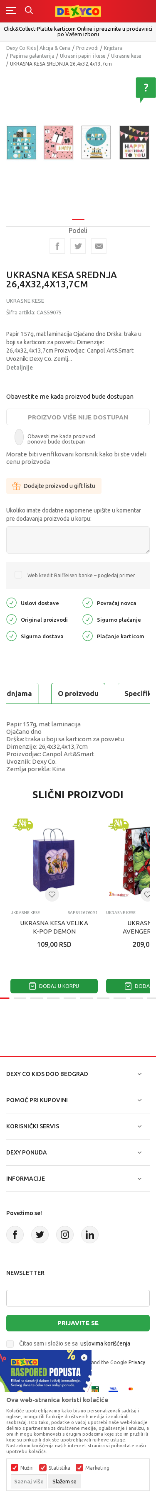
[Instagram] (65, 1234)
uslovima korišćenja (105, 1343)
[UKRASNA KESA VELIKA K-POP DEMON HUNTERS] (54, 860)
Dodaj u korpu (58, 986)
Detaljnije (19, 367)
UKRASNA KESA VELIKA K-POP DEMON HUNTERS (54, 931)
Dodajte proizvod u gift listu (59, 486)
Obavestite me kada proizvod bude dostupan (70, 396)
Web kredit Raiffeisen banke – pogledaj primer (81, 575)
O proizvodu (78, 693)
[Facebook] (57, 246)
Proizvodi (87, 48)
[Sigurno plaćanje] (87, 619)
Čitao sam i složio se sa (74, 1343)
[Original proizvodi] (11, 619)
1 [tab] (78, 219)
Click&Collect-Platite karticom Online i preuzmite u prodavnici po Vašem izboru (78, 31)
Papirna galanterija (32, 56)
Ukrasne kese (126, 56)
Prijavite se (78, 1322)
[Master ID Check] (133, 1390)
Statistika (59, 1468)
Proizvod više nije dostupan (78, 417)
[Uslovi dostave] (11, 602)
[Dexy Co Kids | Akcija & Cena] (78, 11)
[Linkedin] (90, 1234)
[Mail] (99, 246)
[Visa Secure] (113, 1390)
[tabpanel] (78, 143)
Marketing (97, 1468)
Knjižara (113, 48)
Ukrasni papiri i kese (83, 56)
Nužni (27, 1468)
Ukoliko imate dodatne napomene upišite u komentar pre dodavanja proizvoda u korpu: (73, 514)
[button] (52, 894)
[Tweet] (78, 246)
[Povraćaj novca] (87, 602)
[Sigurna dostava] (11, 635)
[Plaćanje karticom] (87, 635)
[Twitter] (40, 1234)
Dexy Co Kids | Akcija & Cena (38, 48)
